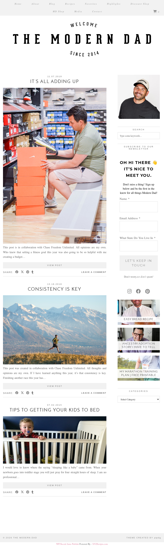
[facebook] (138, 291)
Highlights (114, 3)
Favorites (91, 3)
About (35, 3)
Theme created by (143, 538)
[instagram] (129, 291)
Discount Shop (140, 3)
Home (18, 3)
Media (78, 11)
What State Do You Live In (138, 238)
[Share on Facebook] (17, 272)
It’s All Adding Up (54, 82)
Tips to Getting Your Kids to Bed (55, 410)
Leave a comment (93, 272)
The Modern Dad (25, 538)
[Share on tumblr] (33, 272)
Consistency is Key (54, 289)
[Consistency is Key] (54, 363)
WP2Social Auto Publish (67, 543)
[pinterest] (147, 291)
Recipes (70, 3)
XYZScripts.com (100, 543)
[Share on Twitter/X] (22, 272)
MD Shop (58, 11)
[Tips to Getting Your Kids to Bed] (54, 462)
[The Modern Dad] (82, 32)
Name (125, 198)
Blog (52, 3)
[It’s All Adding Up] (54, 242)
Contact (97, 11)
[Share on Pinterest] (28, 272)
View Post (54, 265)
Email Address (130, 218)
